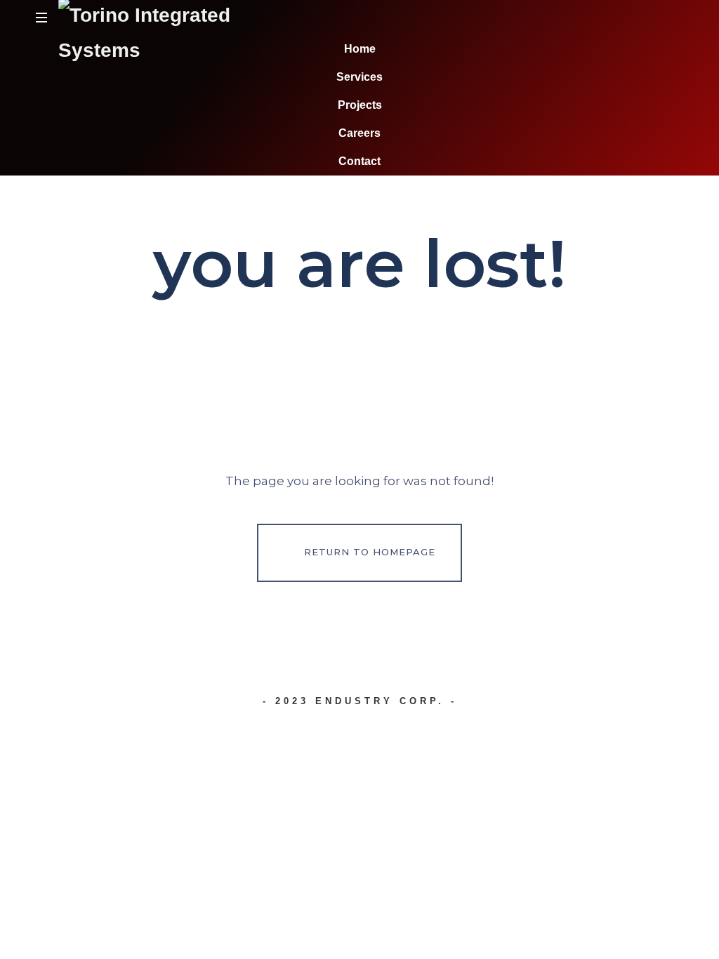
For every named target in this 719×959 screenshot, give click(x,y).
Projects (360, 105)
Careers (359, 133)
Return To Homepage (369, 551)
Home (360, 49)
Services (359, 77)
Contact (359, 161)
